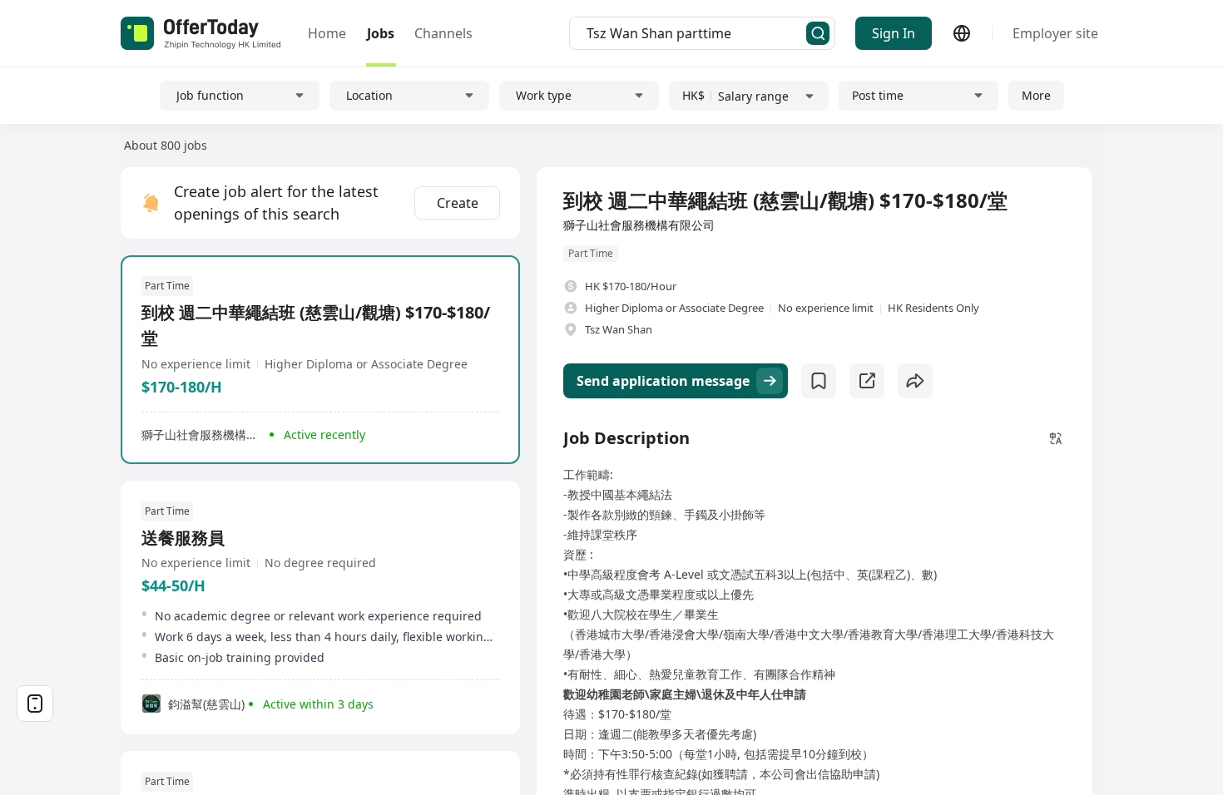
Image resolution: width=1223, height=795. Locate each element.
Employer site (1055, 33)
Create (457, 203)
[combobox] (696, 33)
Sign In (893, 33)
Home (327, 33)
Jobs (380, 33)
